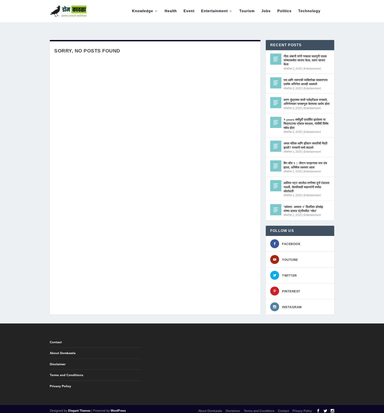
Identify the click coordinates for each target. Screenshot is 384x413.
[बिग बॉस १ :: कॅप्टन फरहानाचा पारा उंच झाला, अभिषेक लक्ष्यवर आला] (275, 166)
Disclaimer (58, 364)
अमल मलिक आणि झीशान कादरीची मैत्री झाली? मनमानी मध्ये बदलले (305, 145)
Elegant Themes (79, 410)
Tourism (247, 11)
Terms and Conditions (66, 375)
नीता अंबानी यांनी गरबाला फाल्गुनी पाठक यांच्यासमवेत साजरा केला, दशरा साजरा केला (305, 60)
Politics (284, 11)
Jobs (266, 11)
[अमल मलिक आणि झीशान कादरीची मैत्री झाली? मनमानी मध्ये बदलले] (275, 146)
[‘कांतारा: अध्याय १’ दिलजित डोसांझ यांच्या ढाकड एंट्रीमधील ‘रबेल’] (275, 209)
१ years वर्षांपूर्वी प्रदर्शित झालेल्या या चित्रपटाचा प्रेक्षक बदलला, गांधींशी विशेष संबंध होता (306, 123)
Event (189, 11)
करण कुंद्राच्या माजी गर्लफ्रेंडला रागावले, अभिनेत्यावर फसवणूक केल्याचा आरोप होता (307, 102)
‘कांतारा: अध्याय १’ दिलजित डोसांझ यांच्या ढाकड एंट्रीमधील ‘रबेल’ (303, 209)
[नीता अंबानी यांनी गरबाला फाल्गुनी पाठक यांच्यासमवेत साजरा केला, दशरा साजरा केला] (275, 59)
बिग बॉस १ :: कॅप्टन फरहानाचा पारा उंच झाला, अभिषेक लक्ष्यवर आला (305, 165)
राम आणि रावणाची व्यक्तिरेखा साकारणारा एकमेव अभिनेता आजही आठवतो (306, 82)
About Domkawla (63, 353)
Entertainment (214, 11)
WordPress (118, 410)
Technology (309, 11)
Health (171, 11)
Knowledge (142, 11)
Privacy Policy (60, 386)
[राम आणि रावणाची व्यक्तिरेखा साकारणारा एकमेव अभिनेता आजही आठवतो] (275, 82)
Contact (56, 342)
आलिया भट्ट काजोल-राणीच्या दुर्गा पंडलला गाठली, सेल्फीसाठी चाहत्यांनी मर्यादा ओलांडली (306, 187)
